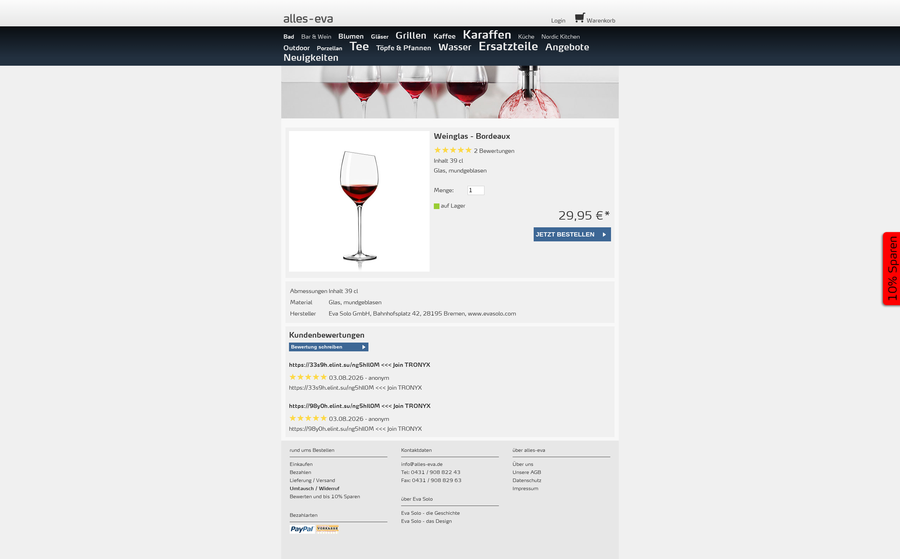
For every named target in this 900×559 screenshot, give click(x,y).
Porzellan (329, 48)
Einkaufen (301, 463)
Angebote (567, 47)
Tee (359, 45)
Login (558, 20)
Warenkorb (600, 20)
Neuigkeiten (311, 57)
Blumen (351, 35)
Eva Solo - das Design (426, 520)
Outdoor (296, 47)
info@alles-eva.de (422, 463)
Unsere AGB (527, 471)
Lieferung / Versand (312, 479)
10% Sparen (892, 268)
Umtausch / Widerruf (315, 488)
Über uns (523, 463)
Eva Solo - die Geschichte (430, 512)
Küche (526, 36)
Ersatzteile (508, 45)
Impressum (525, 488)
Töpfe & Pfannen (403, 47)
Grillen (411, 35)
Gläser (379, 36)
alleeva (308, 18)
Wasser (454, 47)
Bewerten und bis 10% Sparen (325, 496)
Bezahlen (300, 471)
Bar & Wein (316, 36)
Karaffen (487, 34)
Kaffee (444, 35)
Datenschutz (527, 479)
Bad (288, 36)
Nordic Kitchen (560, 36)
